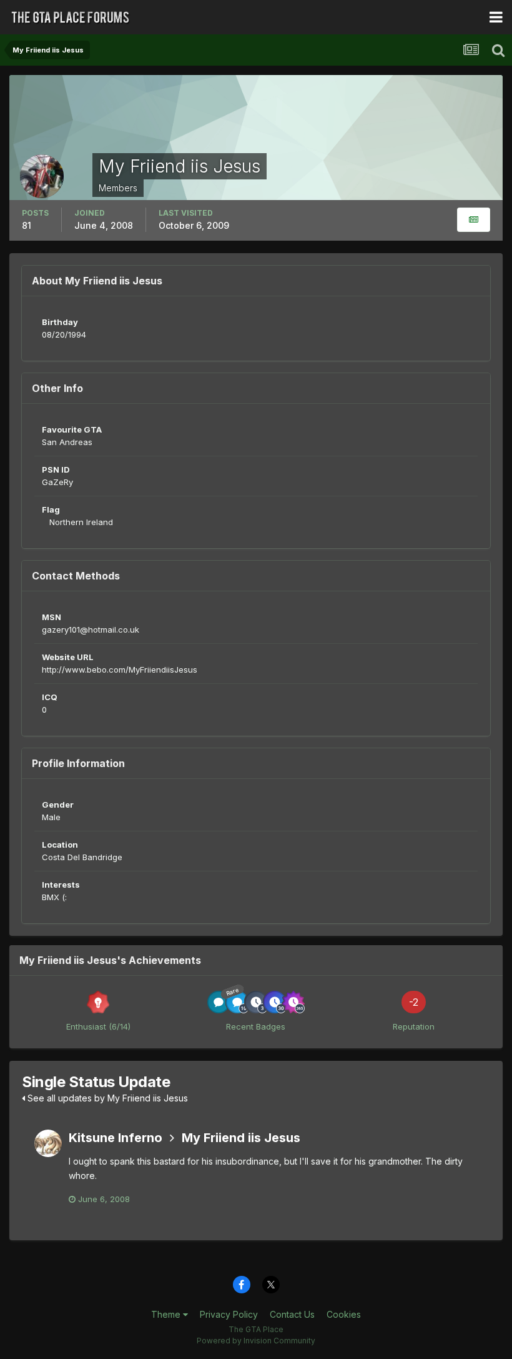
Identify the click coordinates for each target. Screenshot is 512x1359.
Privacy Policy (229, 1314)
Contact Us (292, 1314)
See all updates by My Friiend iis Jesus (106, 1098)
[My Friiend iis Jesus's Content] (473, 220)
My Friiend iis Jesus (241, 1137)
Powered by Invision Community (256, 1340)
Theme (167, 1314)
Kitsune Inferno (115, 1137)
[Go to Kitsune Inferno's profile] (48, 1143)
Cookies (344, 1314)
